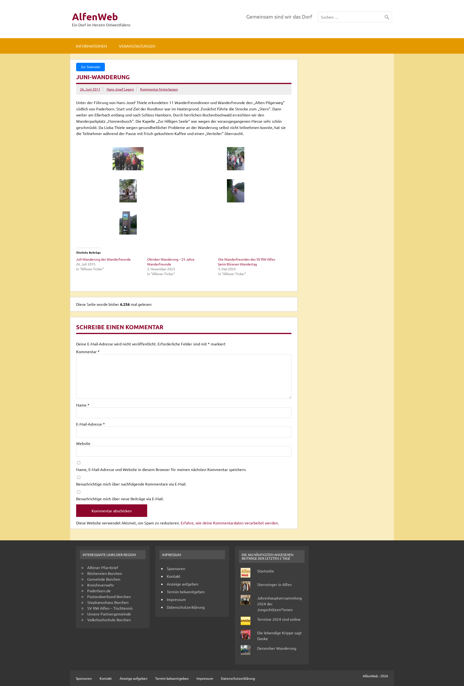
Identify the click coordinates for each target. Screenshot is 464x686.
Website (83, 443)
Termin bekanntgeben (186, 591)
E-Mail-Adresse (90, 424)
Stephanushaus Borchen (108, 602)
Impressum (176, 599)
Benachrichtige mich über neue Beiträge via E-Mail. (120, 498)
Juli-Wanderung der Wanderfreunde (103, 259)
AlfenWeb (95, 16)
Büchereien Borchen (104, 573)
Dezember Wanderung (276, 648)
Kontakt (173, 576)
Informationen (91, 45)
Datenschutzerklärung (186, 607)
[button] (130, 159)
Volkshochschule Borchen (109, 619)
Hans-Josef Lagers (120, 89)
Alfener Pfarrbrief (102, 567)
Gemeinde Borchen (103, 579)
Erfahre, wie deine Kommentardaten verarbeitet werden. (230, 522)
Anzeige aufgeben (182, 583)
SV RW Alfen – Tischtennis (110, 608)
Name (82, 405)
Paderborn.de (99, 590)
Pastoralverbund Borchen (109, 596)
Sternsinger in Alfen (274, 584)
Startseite (265, 570)
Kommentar (88, 351)
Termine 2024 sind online (279, 619)
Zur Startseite (90, 67)
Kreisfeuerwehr (100, 584)
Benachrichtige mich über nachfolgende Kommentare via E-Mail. (131, 484)
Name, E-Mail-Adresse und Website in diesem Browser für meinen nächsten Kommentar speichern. (161, 469)
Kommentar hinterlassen (159, 89)
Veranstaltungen (137, 45)
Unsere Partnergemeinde (109, 613)
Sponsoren (176, 568)
